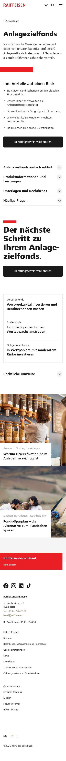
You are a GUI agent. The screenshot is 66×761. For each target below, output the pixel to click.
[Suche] (53, 5)
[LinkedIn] (21, 585)
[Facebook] (5, 585)
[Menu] (60, 5)
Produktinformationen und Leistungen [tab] (25, 179)
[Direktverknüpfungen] (46, 5)
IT (18, 735)
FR (11, 735)
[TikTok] (28, 585)
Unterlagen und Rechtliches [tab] (25, 191)
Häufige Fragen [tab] (15, 200)
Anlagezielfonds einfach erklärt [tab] (27, 167)
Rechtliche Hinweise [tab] (19, 374)
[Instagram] (13, 585)
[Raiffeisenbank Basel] (14, 5)
